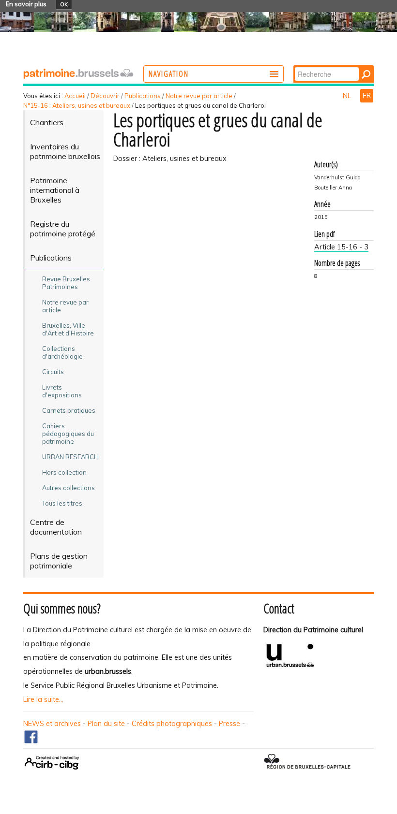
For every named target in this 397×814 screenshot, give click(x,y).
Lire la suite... (43, 699)
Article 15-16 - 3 (341, 247)
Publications (142, 96)
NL (348, 95)
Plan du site (106, 723)
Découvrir (105, 96)
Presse (229, 723)
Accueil (75, 96)
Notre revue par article (199, 96)
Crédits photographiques (172, 723)
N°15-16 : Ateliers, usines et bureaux (76, 105)
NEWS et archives (52, 723)
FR (367, 95)
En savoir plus (26, 4)
